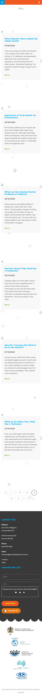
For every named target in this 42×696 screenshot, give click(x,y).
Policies (5, 559)
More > (7, 75)
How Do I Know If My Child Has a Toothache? (20, 269)
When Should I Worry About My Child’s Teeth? (21, 39)
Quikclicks (21, 692)
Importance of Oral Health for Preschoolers (20, 116)
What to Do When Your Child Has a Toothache (20, 422)
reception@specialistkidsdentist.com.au (15, 554)
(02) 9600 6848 (7, 547)
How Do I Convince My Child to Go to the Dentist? (20, 346)
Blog (4, 562)
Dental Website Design (30, 689)
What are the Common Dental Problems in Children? (20, 193)
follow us (13, 611)
